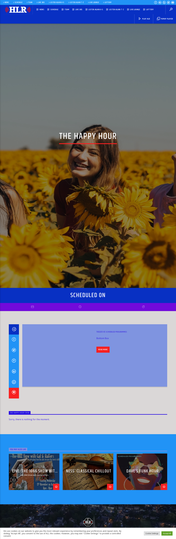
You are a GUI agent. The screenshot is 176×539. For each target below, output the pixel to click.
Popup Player (166, 19)
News (7, 2)
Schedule (19, 2)
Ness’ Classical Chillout (88, 492)
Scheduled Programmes (116, 353)
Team (30, 2)
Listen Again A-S (57, 2)
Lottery (108, 2)
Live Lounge (94, 2)
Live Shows (15, 477)
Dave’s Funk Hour (142, 492)
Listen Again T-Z (77, 2)
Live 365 (41, 2)
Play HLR (146, 19)
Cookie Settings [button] (151, 533)
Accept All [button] (167, 533)
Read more (103, 371)
